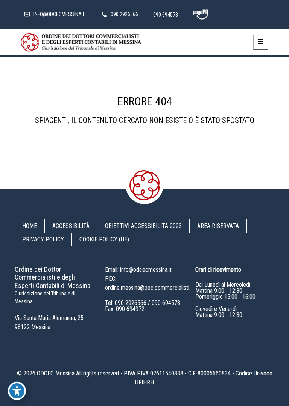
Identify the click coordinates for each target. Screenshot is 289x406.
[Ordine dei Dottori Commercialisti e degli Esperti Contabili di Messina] (81, 42)
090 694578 (166, 302)
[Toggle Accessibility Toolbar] (17, 391)
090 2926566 (130, 302)
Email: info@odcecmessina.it (138, 269)
